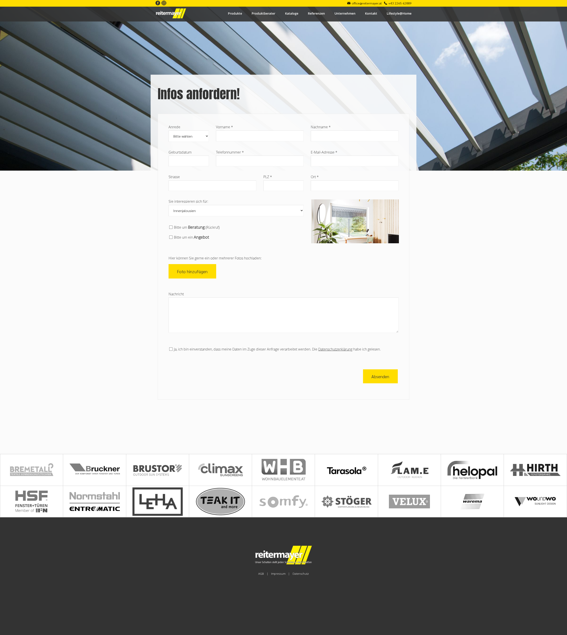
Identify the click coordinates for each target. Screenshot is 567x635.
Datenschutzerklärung (335, 349)
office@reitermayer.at (367, 3)
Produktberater (263, 13)
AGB (261, 574)
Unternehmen (344, 13)
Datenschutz (301, 574)
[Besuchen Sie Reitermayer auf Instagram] (163, 3)
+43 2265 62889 (400, 3)
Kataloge (291, 13)
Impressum (278, 574)
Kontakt (371, 13)
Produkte (235, 13)
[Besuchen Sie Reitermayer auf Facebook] (157, 3)
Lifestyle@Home (399, 13)
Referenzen (316, 13)
